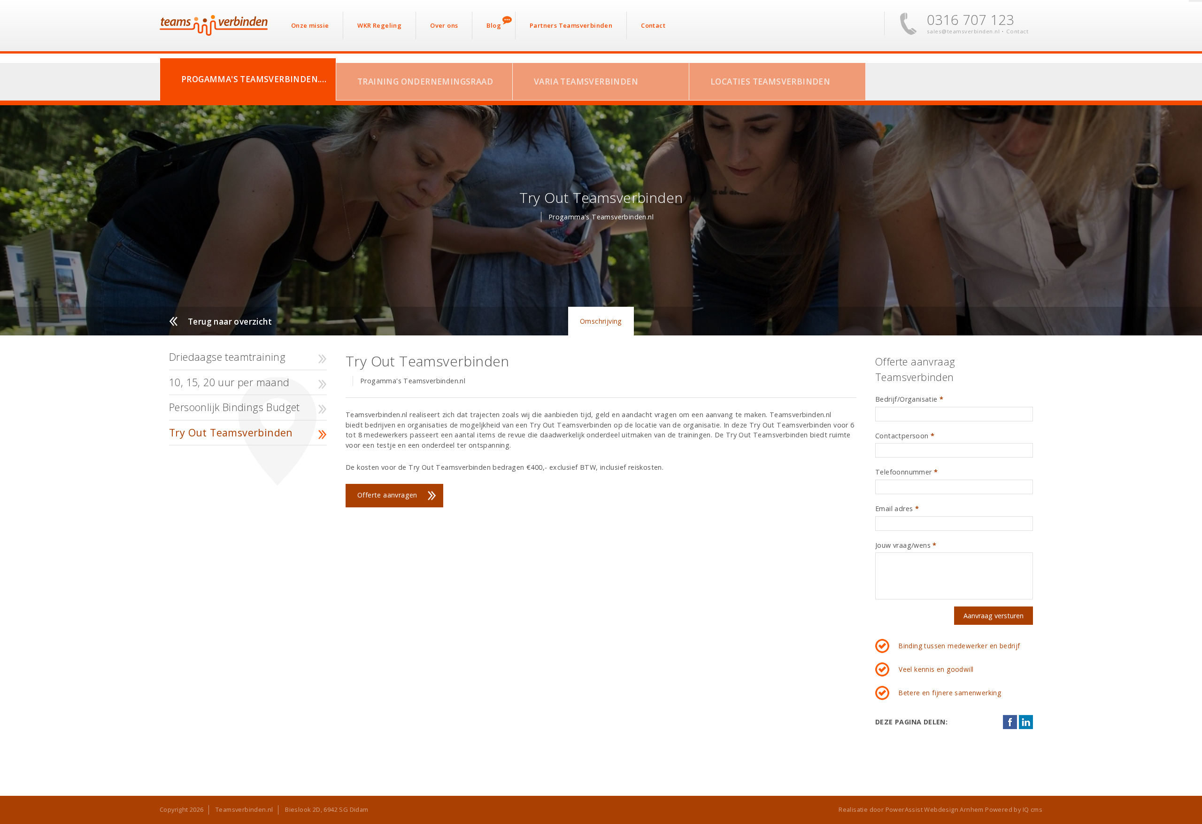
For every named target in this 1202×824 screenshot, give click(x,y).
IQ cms (1032, 809)
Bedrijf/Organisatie (909, 399)
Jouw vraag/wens (906, 545)
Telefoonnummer (906, 471)
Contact (1017, 31)
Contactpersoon (904, 435)
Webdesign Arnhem (953, 809)
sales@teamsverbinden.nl (963, 31)
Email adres (897, 508)
